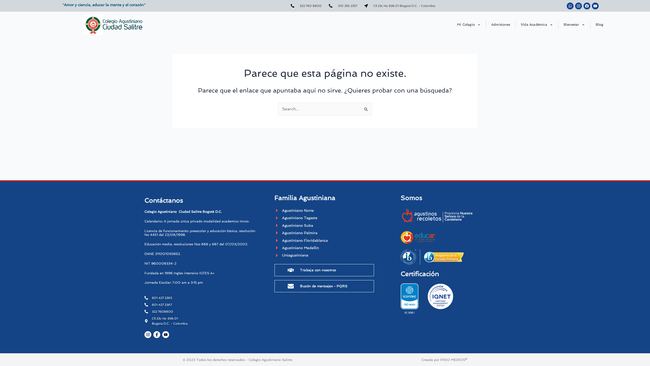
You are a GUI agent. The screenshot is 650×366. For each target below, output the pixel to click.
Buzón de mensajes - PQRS (323, 286)
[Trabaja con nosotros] (291, 270)
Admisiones (500, 24)
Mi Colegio (466, 24)
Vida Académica (534, 24)
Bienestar (571, 24)
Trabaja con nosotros (318, 270)
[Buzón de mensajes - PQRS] (291, 286)
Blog (600, 24)
